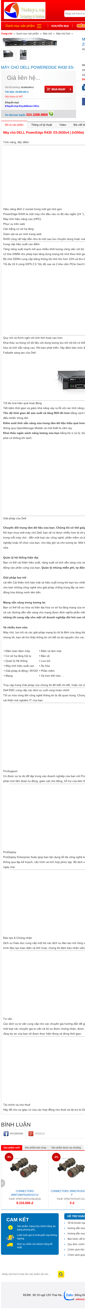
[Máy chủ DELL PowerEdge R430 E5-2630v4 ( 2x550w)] (8, 55)
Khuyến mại (60, 26)
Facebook (16, 1133)
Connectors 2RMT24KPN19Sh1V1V (25, 1193)
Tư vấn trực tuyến (26, 115)
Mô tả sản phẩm (14, 124)
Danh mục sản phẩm (20, 26)
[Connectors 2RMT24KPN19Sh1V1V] (23, 1169)
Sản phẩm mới (11, 1147)
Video (63, 124)
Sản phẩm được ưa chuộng (66, 1147)
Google (40, 1133)
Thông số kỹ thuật (41, 124)
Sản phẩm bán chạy (35, 1147)
